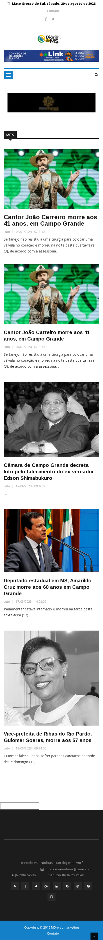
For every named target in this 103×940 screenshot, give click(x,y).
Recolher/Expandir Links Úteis (19, 806)
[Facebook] (46, 19)
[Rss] (15, 887)
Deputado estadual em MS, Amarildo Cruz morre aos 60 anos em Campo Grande (48, 587)
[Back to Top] (94, 936)
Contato (53, 10)
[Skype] (67, 887)
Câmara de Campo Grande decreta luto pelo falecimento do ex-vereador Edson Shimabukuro (49, 471)
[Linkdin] (57, 887)
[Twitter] (53, 19)
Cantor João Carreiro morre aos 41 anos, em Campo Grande (50, 220)
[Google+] (46, 887)
